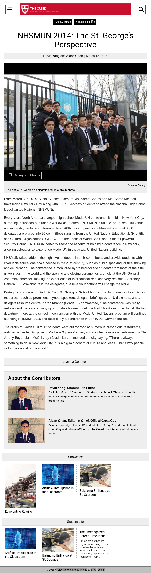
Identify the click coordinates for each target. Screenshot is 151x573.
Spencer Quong (136, 185)
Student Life (85, 22)
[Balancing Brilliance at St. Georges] (95, 475)
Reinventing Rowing (18, 511)
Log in (101, 569)
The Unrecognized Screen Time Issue (93, 534)
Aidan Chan (74, 56)
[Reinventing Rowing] (20, 485)
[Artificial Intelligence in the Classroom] (58, 474)
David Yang (51, 56)
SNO (93, 569)
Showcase (62, 22)
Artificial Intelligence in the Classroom (58, 490)
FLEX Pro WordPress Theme (71, 569)
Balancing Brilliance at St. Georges (95, 493)
